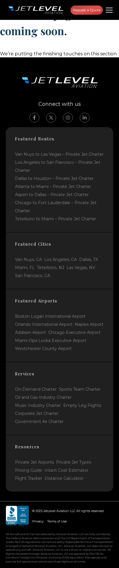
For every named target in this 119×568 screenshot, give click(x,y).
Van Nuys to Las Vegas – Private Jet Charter (59, 154)
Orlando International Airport (43, 324)
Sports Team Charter (80, 389)
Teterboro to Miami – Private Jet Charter (55, 218)
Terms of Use (57, 521)
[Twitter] (51, 118)
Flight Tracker (28, 478)
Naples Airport (89, 324)
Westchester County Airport (43, 348)
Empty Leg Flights (82, 405)
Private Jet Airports (34, 462)
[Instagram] (68, 118)
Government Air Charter (39, 421)
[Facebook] (34, 118)
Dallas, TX (88, 259)
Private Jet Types (73, 462)
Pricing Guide (28, 470)
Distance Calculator (63, 478)
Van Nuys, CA (28, 259)
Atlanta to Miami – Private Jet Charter (53, 186)
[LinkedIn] (85, 118)
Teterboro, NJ (50, 267)
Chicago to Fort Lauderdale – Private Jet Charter (55, 206)
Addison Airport (30, 332)
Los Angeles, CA (60, 259)
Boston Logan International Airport (50, 316)
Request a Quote (87, 10)
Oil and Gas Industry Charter (43, 397)
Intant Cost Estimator (66, 470)
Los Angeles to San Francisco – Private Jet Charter (57, 166)
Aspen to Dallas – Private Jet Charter (52, 194)
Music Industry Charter (38, 405)
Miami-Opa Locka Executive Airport (50, 340)
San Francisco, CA (32, 275)
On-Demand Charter (36, 389)
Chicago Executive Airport (74, 332)
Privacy (38, 521)
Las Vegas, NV (80, 267)
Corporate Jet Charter (37, 413)
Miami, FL (25, 267)
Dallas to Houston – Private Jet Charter (54, 178)
